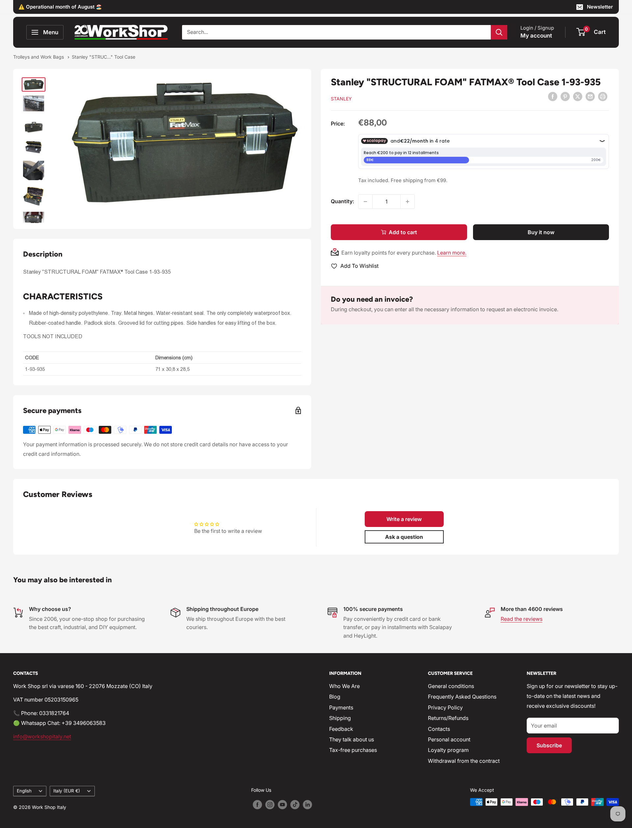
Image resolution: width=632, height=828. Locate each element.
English (24, 790)
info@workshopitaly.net (42, 736)
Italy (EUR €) (66, 790)
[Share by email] (590, 96)
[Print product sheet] (602, 96)
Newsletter (600, 7)
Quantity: (342, 201)
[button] (404, 519)
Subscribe (549, 745)
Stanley (341, 98)
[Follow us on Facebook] (257, 804)
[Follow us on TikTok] (295, 804)
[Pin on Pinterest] (565, 96)
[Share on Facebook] (552, 96)
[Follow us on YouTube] (282, 804)
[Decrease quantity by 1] (365, 201)
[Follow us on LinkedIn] (307, 804)
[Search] (499, 32)
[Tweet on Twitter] (577, 96)
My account (536, 35)
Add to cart (403, 232)
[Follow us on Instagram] (270, 804)
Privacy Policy (445, 707)
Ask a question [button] (404, 537)
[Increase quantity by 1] (407, 201)
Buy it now (541, 232)
